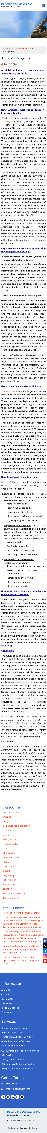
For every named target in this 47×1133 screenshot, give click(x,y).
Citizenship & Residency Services (18, 1064)
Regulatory (8, 875)
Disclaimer (6, 1012)
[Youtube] (22, 1097)
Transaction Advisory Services (17, 1037)
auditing (5, 121)
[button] (43, 5)
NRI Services (7, 1055)
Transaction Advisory (14, 893)
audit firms (11, 391)
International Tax (12, 857)
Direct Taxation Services (14, 1028)
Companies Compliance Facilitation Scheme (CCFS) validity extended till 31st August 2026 (21, 949)
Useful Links (13, 1128)
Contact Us (7, 999)
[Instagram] (17, 1097)
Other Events (10, 866)
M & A (6, 862)
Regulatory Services (11, 1032)
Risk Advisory (10, 880)
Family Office (9, 839)
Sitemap (23, 1128)
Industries (6, 1003)
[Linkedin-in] (13, 1097)
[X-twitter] (8, 1097)
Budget (7, 817)
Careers (5, 994)
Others (6, 871)
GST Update (9, 853)
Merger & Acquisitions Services (17, 1068)
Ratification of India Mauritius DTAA (21, 913)
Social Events (10, 884)
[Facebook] (45, 940)
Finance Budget (11, 844)
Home (5, 48)
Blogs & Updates (10, 1008)
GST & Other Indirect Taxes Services (20, 1051)
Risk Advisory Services (13, 1045)
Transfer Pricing (11, 898)
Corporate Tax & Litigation (16, 826)
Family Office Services (12, 1059)
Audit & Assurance (12, 812)
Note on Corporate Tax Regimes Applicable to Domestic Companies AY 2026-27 (23, 960)
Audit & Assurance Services (15, 1041)
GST (5, 848)
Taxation (7, 889)
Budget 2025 (9, 821)
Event (6, 835)
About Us (6, 990)
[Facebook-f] (3, 1097)
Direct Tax (8, 830)
